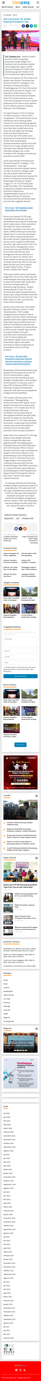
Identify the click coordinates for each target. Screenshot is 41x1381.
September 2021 (9, 1319)
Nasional (6, 1002)
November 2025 (9, 1139)
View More (20, 745)
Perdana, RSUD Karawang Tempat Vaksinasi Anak (20, 823)
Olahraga (6, 1006)
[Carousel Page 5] (26, 1050)
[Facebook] (16, 529)
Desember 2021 (9, 1308)
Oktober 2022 (8, 1270)
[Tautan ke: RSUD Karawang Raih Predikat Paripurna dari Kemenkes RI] (8, 931)
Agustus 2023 (8, 1233)
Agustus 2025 (8, 1151)
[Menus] (3, 2)
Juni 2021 (6, 1330)
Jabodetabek (8, 991)
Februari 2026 (8, 1132)
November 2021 (9, 1312)
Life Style (6, 999)
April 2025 (7, 1166)
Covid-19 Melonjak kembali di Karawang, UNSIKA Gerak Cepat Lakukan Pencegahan (22, 849)
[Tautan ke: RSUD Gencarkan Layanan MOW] (8, 908)
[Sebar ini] (23, 26)
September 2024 (9, 1184)
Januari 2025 (8, 1173)
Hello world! (31, 966)
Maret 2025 (7, 1169)
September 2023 (9, 1229)
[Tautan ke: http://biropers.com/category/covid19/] (36, 796)
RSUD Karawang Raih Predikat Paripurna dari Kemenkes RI (26, 928)
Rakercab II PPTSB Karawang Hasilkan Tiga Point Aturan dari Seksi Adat (20, 886)
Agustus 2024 (8, 1188)
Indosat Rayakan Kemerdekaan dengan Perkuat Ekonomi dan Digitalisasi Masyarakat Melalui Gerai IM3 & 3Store (10, 616)
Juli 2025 (6, 1154)
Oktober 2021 (8, 1315)
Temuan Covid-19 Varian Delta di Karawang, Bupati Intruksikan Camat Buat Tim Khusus (21, 843)
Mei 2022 (6, 1289)
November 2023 (9, 1222)
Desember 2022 (9, 1263)
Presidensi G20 (27, 518)
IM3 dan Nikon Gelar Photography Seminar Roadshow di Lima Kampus (29, 554)
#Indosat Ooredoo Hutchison (15, 515)
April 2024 (7, 1203)
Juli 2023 (6, 1237)
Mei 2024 (6, 1199)
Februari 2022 (8, 1300)
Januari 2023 (8, 1259)
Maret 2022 (7, 1297)
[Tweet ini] (27, 26)
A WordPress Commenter (12, 966)
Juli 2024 (6, 1192)
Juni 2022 (6, 1285)
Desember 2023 (9, 1218)
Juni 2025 (6, 1158)
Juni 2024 (6, 1196)
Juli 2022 (6, 1282)
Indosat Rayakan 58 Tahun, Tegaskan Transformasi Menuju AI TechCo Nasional (11, 554)
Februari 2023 (8, 1255)
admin (5, 954)
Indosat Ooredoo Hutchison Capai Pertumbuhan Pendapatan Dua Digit (10, 736)
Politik (5, 1014)
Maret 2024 (7, 1207)
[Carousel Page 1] (15, 1050)
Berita (5, 980)
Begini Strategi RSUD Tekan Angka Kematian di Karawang (30, 539)
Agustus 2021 (8, 1323)
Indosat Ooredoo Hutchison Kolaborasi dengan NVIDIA (10, 575)
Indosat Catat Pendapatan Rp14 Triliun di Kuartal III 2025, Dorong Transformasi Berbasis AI (28, 599)
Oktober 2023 (8, 1225)
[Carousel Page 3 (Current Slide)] (20, 1050)
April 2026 (7, 1124)
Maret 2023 (7, 1252)
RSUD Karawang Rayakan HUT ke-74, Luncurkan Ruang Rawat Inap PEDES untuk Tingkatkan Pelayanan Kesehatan (26, 895)
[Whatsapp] (35, 26)
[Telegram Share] (31, 26)
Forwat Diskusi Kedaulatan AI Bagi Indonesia (28, 616)
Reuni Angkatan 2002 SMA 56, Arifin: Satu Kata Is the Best (19, 955)
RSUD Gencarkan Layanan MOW (25, 906)
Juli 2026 (6, 1113)
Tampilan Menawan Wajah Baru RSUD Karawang (10, 538)
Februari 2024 (8, 1211)
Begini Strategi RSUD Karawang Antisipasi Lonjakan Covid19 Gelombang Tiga (22, 830)
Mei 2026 (6, 1121)
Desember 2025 (9, 1136)
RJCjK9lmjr (7, 949)
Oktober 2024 (8, 1181)
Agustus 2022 (8, 1278)
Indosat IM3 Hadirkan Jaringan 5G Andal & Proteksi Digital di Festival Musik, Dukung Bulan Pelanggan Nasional (29, 561)
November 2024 (9, 1177)
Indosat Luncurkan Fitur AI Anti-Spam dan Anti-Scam (10, 568)
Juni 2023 (6, 1240)
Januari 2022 (8, 1304)
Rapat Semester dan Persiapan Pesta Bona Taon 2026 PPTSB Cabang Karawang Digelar (25, 917)
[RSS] (25, 529)
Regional (6, 1017)
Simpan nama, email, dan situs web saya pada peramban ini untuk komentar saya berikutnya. (19, 669)
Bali (17, 518)
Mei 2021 (6, 1334)
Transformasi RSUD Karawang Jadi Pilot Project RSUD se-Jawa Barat (19, 1044)
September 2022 (9, 1274)
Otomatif (6, 1010)
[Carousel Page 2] (18, 1050)
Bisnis (5, 27)
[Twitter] (20, 529)
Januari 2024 (8, 1214)
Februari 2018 (8, 1338)
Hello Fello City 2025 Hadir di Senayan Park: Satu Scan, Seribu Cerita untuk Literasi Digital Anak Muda (11, 599)
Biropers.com (15, 56)
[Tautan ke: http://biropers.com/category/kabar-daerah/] (36, 858)
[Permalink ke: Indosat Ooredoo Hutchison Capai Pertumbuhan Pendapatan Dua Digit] (11, 728)
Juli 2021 (6, 1327)
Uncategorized (8, 1021)
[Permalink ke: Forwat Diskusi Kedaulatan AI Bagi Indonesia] (29, 609)
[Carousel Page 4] (23, 1050)
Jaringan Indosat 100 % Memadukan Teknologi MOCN (28, 575)
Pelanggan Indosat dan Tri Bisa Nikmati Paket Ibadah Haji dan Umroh (28, 568)
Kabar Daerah (8, 995)
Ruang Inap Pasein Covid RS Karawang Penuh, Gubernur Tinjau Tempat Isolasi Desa (21, 836)
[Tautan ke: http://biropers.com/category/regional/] (36, 1028)
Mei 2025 (6, 1162)
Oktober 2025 (8, 1143)
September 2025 (9, 1147)
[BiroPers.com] (21, 2)
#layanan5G (9, 518)
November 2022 (9, 1267)
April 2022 (7, 1293)
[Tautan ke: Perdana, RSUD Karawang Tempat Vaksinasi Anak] (20, 810)
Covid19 (6, 987)
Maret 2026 (7, 1128)
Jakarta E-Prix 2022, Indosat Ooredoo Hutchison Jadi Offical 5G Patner (19, 950)
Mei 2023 (6, 1244)
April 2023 (7, 1248)
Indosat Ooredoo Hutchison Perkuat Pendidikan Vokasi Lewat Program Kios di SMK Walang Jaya (11, 561)
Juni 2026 (6, 1117)
